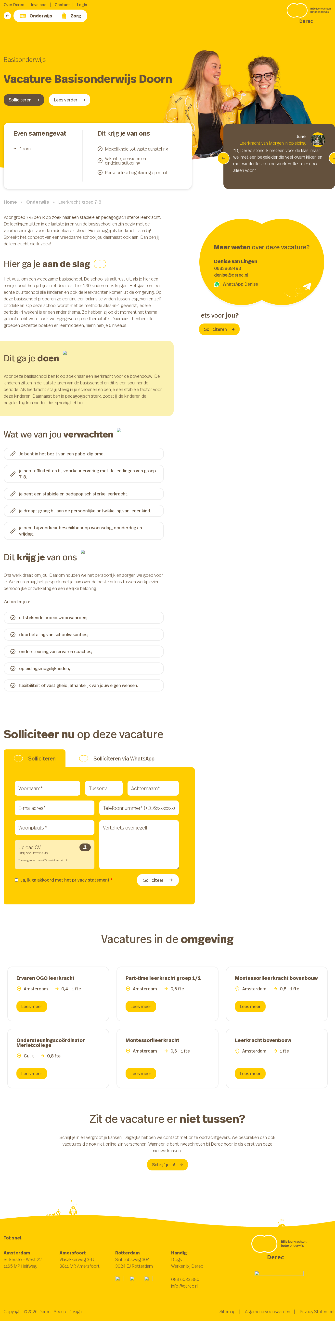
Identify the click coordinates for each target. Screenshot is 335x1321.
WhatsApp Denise (240, 284)
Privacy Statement (317, 1311)
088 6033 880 (185, 1279)
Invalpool (39, 4)
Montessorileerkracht (152, 1040)
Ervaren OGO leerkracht (45, 978)
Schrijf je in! (163, 1164)
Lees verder (65, 100)
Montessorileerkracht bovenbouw (276, 978)
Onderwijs (40, 16)
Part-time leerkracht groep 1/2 (163, 978)
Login (82, 4)
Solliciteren (20, 100)
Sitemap (227, 1311)
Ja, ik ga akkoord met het (67, 880)
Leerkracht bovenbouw (263, 1040)
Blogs (176, 1259)
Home (10, 202)
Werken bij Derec (187, 1266)
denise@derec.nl (231, 275)
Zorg (75, 16)
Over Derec (14, 4)
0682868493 (227, 268)
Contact (62, 4)
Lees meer (31, 1006)
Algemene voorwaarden (267, 1311)
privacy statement (91, 880)
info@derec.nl (184, 1286)
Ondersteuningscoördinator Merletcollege (50, 1043)
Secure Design (68, 1311)
